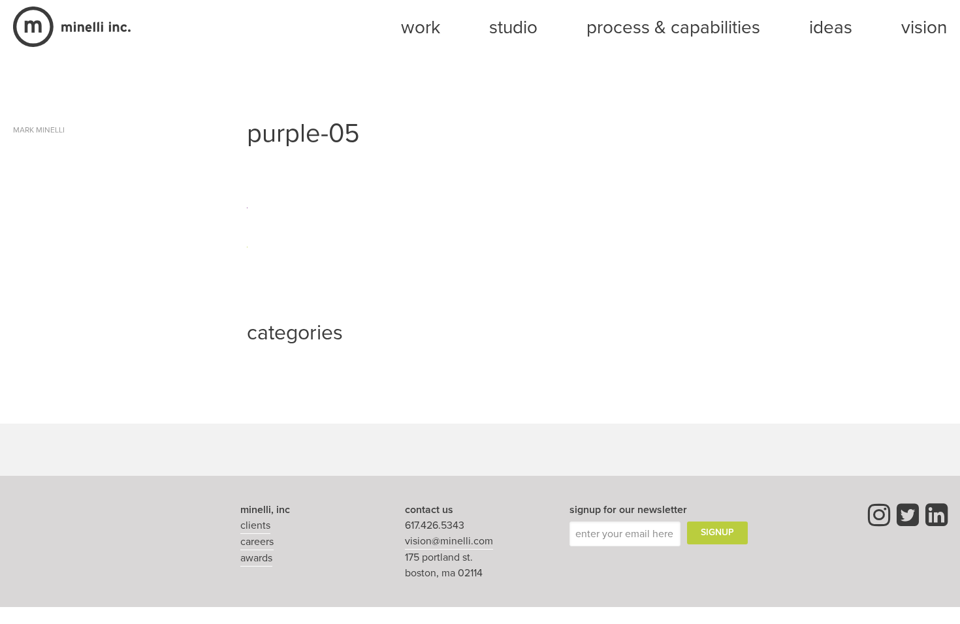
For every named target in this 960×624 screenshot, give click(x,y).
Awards (256, 558)
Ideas (830, 27)
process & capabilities (673, 27)
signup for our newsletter (628, 509)
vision (924, 27)
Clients (255, 525)
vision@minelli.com (449, 541)
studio (513, 27)
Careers (257, 541)
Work (420, 27)
